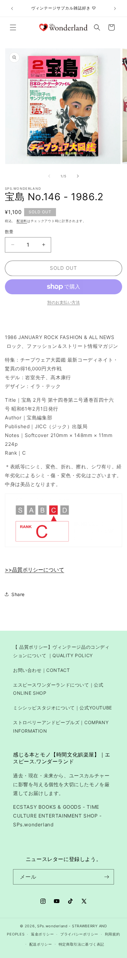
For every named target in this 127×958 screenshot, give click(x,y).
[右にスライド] (78, 176)
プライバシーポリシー (79, 934)
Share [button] (18, 594)
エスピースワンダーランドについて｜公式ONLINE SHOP (58, 689)
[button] (13, 27)
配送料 (22, 221)
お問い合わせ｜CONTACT (41, 670)
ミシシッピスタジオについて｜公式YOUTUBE (62, 707)
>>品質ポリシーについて (34, 569)
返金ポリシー (42, 934)
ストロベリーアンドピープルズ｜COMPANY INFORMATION (60, 726)
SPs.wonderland (52, 926)
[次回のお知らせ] (115, 8)
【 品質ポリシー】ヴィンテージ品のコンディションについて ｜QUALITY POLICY (61, 651)
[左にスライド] (49, 176)
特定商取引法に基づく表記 (81, 944)
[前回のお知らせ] (12, 8)
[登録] (106, 877)
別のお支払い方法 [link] (63, 302)
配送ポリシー (40, 944)
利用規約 (112, 934)
